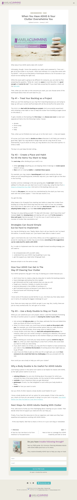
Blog (45, 13)
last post (16, 86)
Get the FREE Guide (38, 469)
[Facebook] (27, 483)
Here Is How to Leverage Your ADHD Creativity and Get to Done (54, 432)
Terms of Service (53, 489)
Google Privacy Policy (43, 489)
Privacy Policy (41, 488)
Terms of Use (47, 488)
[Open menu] (73, 3)
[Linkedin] (33, 483)
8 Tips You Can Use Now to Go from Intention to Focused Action (23, 432)
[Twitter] (30, 483)
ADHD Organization (36, 13)
